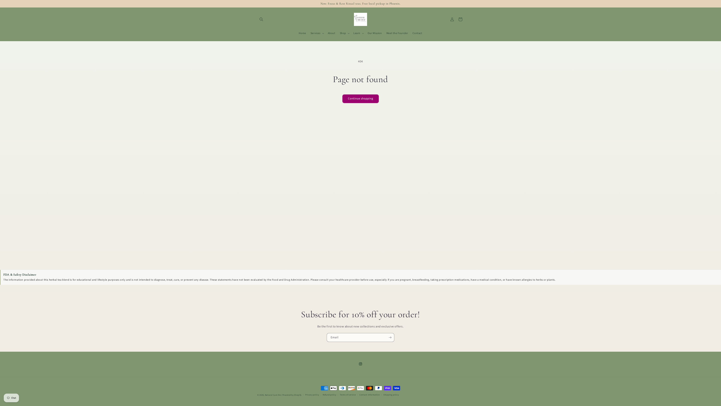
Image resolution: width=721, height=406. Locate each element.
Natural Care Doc (273, 395)
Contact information (369, 394)
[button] (261, 19)
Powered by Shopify (292, 395)
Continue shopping (360, 99)
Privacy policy (312, 394)
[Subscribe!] (390, 337)
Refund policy (329, 394)
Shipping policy (391, 394)
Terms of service (348, 394)
